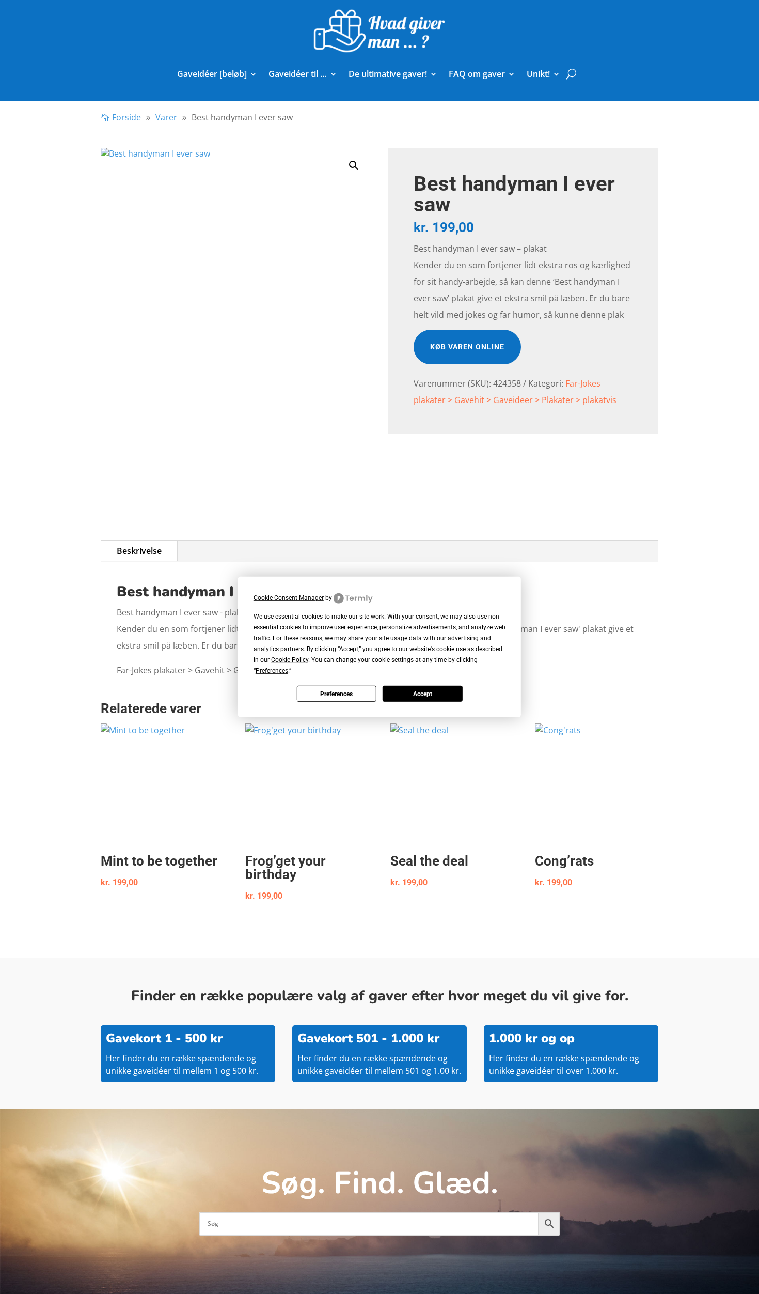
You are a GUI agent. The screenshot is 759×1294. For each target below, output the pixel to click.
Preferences (336, 694)
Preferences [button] (272, 670)
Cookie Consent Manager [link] (289, 598)
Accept (422, 694)
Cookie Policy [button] (289, 660)
